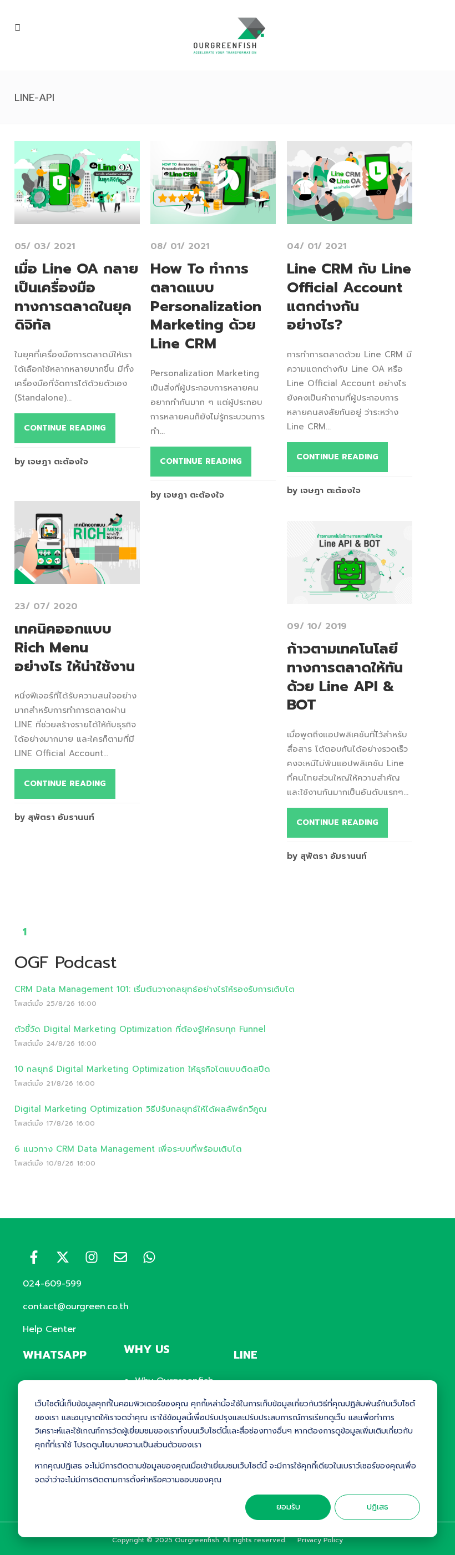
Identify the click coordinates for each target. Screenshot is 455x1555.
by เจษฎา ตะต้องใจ (51, 461)
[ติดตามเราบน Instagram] (91, 1257)
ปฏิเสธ (377, 1507)
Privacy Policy (320, 1540)
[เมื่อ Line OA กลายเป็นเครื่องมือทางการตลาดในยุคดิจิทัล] (77, 217)
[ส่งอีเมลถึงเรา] (120, 1257)
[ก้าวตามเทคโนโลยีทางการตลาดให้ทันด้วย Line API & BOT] (349, 597)
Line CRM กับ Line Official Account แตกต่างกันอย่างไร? (349, 297)
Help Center (49, 1329)
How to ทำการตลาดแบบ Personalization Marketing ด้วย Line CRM (205, 306)
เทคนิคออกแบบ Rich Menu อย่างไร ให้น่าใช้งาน (74, 647)
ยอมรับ (288, 1507)
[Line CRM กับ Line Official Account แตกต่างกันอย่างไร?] (349, 217)
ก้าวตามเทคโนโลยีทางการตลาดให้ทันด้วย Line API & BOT (345, 677)
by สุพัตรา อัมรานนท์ (54, 817)
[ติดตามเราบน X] (63, 1257)
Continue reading (65, 428)
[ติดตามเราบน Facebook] (34, 1257)
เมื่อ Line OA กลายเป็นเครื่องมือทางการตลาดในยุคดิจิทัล (76, 297)
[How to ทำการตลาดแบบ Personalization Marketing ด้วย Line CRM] (213, 217)
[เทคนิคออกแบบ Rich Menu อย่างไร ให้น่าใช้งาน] (77, 577)
